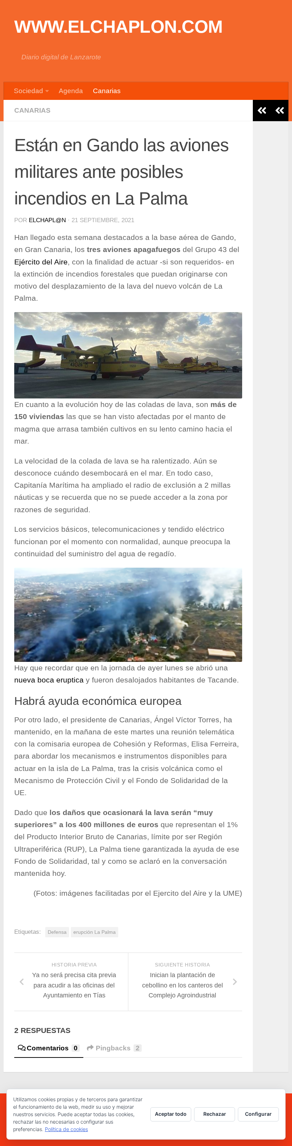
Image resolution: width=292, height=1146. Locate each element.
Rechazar (214, 1114)
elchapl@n (47, 220)
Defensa (57, 932)
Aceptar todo (171, 1114)
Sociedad (28, 91)
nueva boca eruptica (49, 680)
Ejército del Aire (41, 262)
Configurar (258, 1114)
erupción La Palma (94, 932)
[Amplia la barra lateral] (279, 110)
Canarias (107, 91)
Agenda (71, 91)
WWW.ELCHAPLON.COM (118, 27)
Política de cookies (66, 1129)
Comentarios (52, 1048)
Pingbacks (118, 1048)
